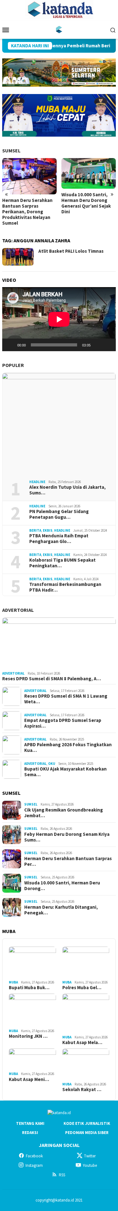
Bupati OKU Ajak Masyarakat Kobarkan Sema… (65, 771)
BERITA (35, 530)
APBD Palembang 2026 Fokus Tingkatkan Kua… (68, 747)
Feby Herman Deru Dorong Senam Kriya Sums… (67, 837)
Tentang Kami (30, 1123)
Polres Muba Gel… (81, 987)
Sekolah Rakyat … (81, 1089)
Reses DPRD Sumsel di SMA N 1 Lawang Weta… (65, 699)
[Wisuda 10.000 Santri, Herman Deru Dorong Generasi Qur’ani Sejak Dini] (88, 173)
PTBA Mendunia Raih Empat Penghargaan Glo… (58, 538)
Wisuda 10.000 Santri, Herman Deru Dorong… (62, 885)
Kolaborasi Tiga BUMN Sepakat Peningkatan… (62, 563)
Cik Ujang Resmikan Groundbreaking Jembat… (63, 812)
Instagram (34, 1165)
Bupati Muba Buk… (29, 987)
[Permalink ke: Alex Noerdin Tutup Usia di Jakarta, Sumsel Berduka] (59, 424)
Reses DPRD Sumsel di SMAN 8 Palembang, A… (51, 679)
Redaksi (30, 1132)
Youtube (90, 1165)
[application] (59, 319)
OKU (51, 763)
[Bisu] (97, 345)
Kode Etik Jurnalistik (87, 1123)
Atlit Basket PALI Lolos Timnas (71, 251)
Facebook (34, 1156)
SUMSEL (11, 150)
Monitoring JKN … (28, 1036)
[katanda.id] (59, 29)
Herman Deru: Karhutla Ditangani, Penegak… (61, 910)
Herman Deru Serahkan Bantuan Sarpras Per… (68, 861)
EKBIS (48, 530)
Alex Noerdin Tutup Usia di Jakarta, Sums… (67, 490)
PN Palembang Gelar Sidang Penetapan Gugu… (59, 514)
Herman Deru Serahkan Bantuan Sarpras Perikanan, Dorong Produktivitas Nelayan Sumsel (27, 212)
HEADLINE (37, 482)
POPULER (13, 365)
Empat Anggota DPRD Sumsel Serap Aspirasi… (62, 723)
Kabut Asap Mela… (82, 1042)
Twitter (90, 1156)
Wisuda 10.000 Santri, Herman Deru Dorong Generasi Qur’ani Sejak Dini (86, 203)
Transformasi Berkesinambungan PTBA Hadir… (65, 587)
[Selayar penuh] (107, 345)
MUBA (13, 982)
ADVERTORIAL (18, 610)
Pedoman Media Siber (87, 1132)
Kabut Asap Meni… (29, 1079)
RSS (62, 1175)
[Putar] (10, 345)
